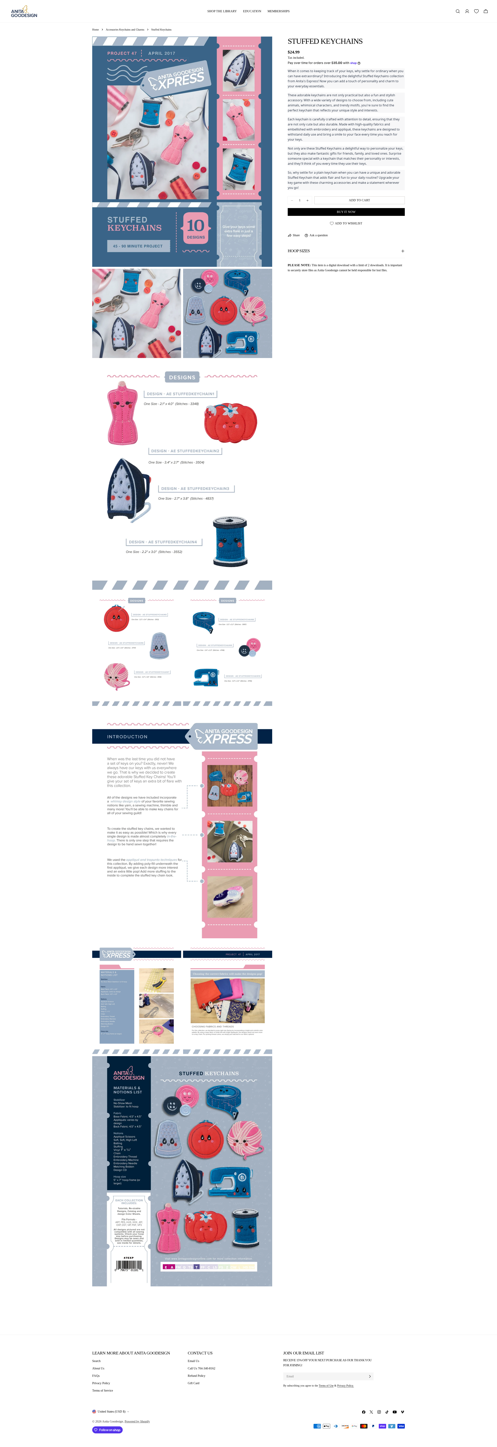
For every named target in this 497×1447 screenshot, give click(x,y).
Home (95, 29)
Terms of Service (102, 1390)
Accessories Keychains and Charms (125, 29)
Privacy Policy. (345, 1385)
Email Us (193, 1361)
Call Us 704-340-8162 (201, 1368)
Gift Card (193, 1383)
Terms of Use (326, 1385)
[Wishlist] (476, 11)
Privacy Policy (101, 1383)
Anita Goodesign (112, 1421)
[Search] (458, 11)
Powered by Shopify (137, 1421)
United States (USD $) (111, 1411)
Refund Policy (196, 1375)
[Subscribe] (370, 1376)
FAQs (96, 1375)
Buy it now (346, 212)
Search (96, 1361)
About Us (98, 1368)
